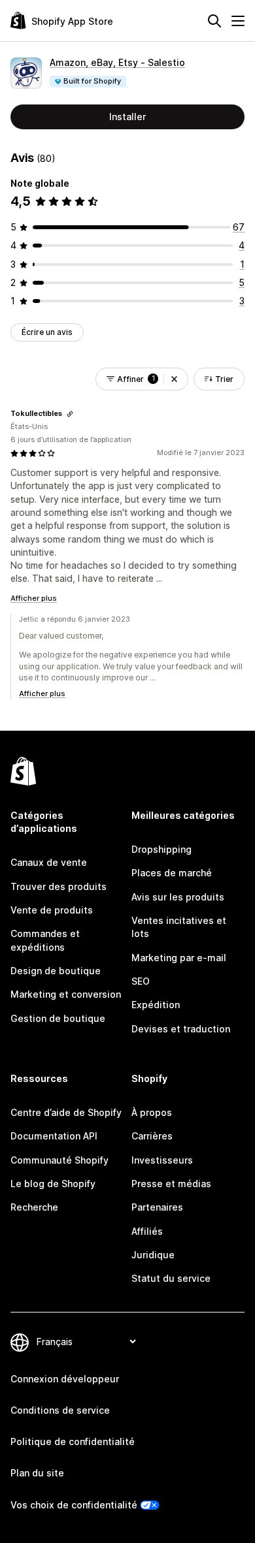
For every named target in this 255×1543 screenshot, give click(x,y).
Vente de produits (51, 909)
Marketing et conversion (65, 994)
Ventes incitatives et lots (178, 927)
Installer (127, 116)
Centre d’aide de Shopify (66, 1112)
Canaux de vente (48, 862)
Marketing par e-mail (178, 957)
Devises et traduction (180, 1028)
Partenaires (157, 1207)
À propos (151, 1112)
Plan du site (37, 1472)
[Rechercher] (214, 20)
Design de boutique (55, 970)
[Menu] (238, 20)
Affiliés (147, 1231)
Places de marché (171, 872)
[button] (174, 379)
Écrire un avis (47, 332)
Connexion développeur (64, 1378)
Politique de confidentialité (72, 1441)
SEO (140, 981)
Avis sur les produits (177, 896)
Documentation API (53, 1135)
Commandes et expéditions (45, 940)
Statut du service (171, 1278)
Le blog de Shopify (52, 1183)
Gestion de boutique (57, 1018)
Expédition (155, 1004)
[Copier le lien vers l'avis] (70, 414)
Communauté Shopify (59, 1160)
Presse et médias (171, 1183)
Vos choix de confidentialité (73, 1504)
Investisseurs (162, 1160)
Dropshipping (161, 849)
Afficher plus (33, 598)
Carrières (152, 1135)
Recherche (34, 1207)
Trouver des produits (58, 886)
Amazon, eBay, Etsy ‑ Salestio (117, 62)
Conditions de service (60, 1410)
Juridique (153, 1254)
